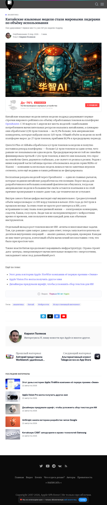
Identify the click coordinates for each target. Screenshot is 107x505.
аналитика (13, 15)
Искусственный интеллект (66, 304)
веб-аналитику (70, 500)
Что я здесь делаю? (54, 477)
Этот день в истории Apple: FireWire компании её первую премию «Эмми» (53, 274)
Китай (31, 304)
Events (38, 477)
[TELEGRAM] (53, 466)
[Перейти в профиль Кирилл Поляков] (8, 36)
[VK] (59, 466)
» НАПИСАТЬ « (53, 482)
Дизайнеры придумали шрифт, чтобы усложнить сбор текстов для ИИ (51, 284)
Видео (29, 477)
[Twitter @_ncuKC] (41, 466)
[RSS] (66, 466)
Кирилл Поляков (27, 37)
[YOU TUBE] (47, 466)
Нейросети (43, 304)
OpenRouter (12, 123)
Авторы (71, 477)
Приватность (84, 477)
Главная (19, 477)
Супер (82, 500)
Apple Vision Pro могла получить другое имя (35, 279)
